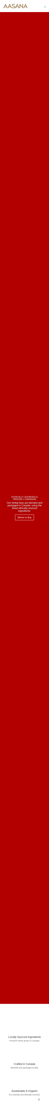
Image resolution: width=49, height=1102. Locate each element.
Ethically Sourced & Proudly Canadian (25, 498)
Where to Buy (24, 517)
